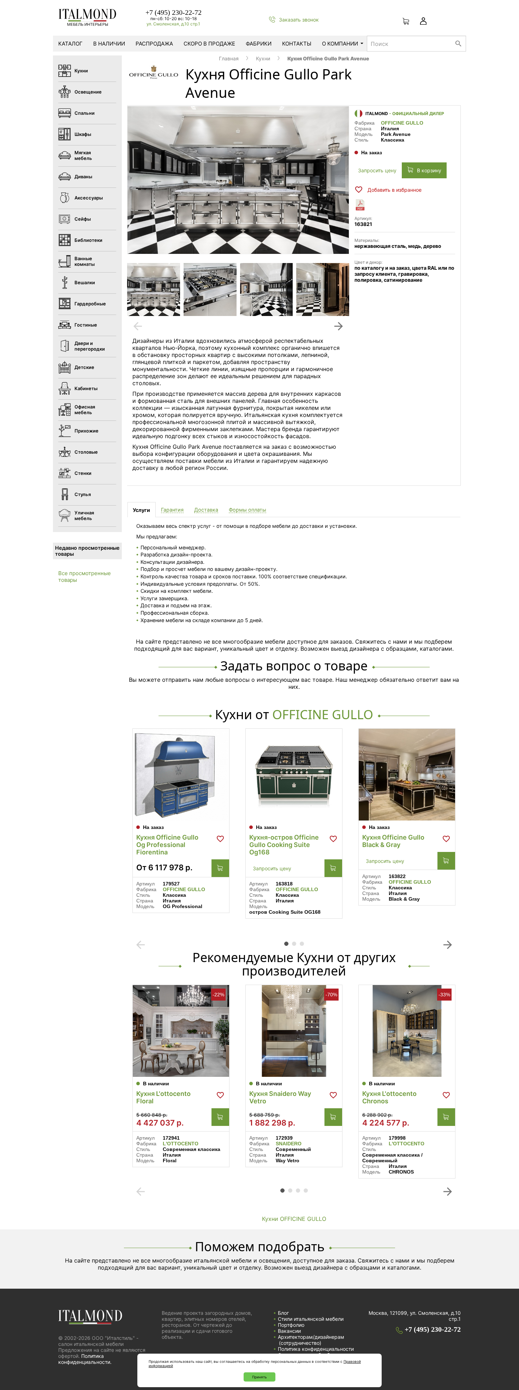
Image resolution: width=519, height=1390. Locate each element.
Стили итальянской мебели (311, 1319)
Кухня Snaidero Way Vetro (280, 1097)
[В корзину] (220, 868)
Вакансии (289, 1331)
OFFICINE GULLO (402, 123)
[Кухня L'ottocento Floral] (181, 1031)
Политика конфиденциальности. (85, 1359)
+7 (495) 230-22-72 (173, 12)
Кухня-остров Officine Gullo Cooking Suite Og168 (284, 845)
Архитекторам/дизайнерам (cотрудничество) (311, 1340)
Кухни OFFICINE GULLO (294, 1218)
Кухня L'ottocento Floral (163, 1097)
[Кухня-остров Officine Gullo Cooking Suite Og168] (294, 775)
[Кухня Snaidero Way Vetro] (294, 1031)
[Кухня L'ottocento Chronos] (407, 1031)
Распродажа (154, 43)
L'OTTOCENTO (180, 1143)
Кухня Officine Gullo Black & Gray (393, 841)
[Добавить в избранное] (220, 839)
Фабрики (259, 43)
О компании (340, 43)
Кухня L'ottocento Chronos (389, 1097)
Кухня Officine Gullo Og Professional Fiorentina (167, 845)
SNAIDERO (289, 1143)
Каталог (70, 43)
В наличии (109, 43)
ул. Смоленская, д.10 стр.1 (173, 23)
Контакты (296, 43)
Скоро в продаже (209, 43)
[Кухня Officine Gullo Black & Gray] (407, 775)
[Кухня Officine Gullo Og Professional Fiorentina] (181, 775)
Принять (259, 1377)
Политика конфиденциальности (316, 1349)
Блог (283, 1313)
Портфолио (291, 1325)
